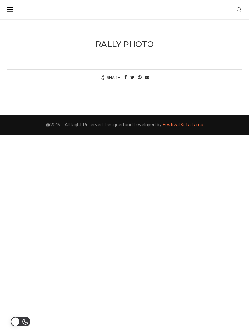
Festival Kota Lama (183, 124)
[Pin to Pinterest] (140, 77)
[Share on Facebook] (125, 77)
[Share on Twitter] (132, 77)
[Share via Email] (147, 77)
